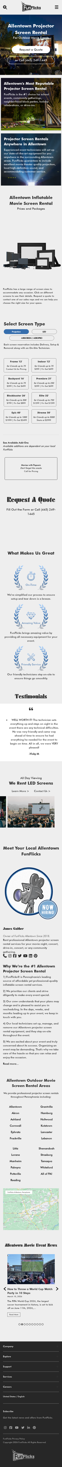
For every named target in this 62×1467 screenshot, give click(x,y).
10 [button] (42, 1324)
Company (8, 1346)
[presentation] (2, 812)
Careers (7, 1386)
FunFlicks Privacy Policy (14, 1438)
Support (7, 1366)
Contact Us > (42, 791)
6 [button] (32, 1324)
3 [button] (25, 1324)
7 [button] (35, 1324)
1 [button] (19, 1324)
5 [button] (30, 1324)
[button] (5, 1289)
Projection (16, 331)
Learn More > (20, 791)
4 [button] (27, 1324)
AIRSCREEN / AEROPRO (31, 338)
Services (7, 1376)
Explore (7, 1356)
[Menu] (56, 7)
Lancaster (46, 1132)
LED (44, 331)
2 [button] (22, 1324)
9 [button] (40, 1324)
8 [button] (37, 1324)
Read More (13, 1314)
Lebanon (46, 1138)
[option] (31, 1286)
